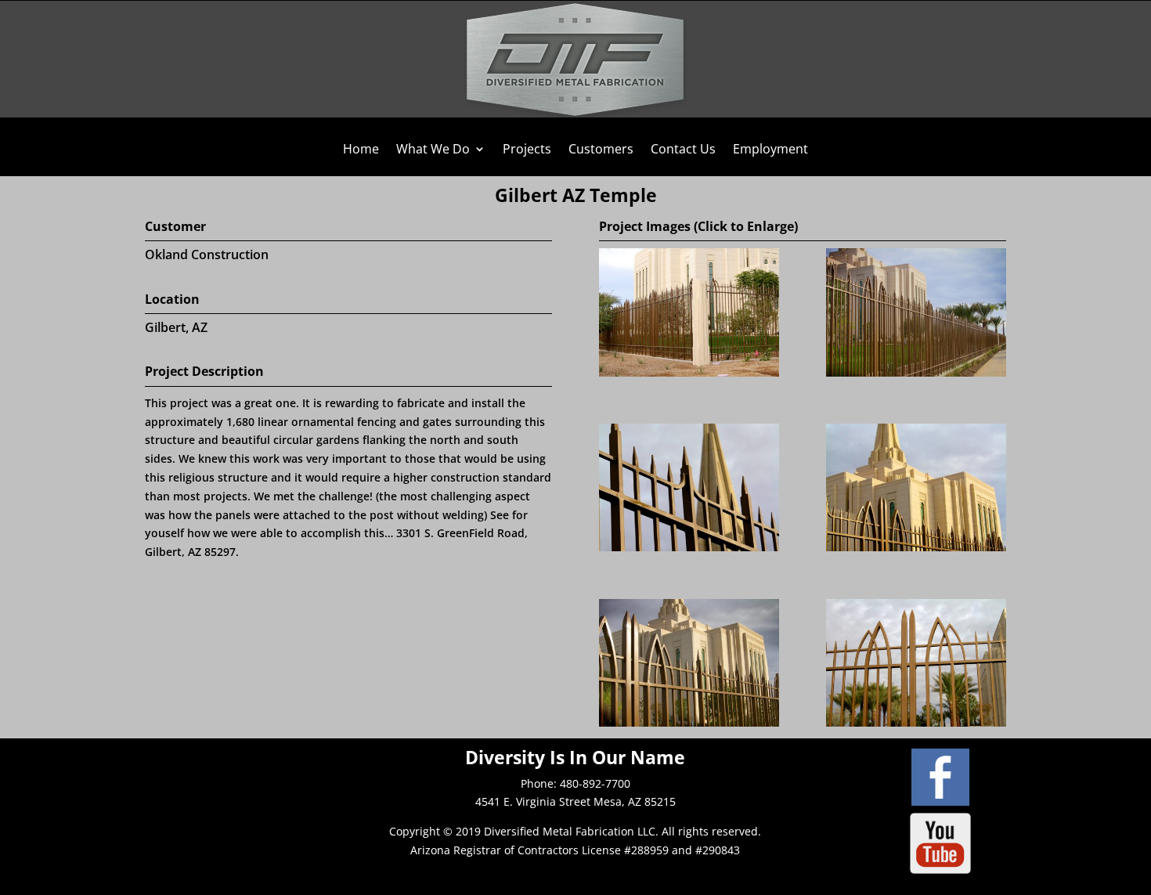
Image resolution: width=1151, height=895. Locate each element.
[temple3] (689, 547)
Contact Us (683, 150)
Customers (600, 150)
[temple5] (689, 722)
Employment (770, 150)
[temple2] (916, 372)
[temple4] (916, 547)
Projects (527, 150)
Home (361, 150)
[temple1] (689, 372)
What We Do (433, 150)
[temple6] (916, 722)
